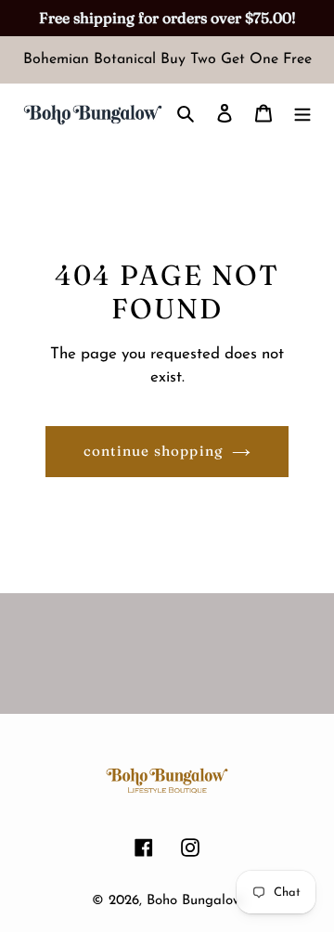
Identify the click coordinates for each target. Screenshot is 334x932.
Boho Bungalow (194, 901)
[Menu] (302, 114)
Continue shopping (154, 451)
